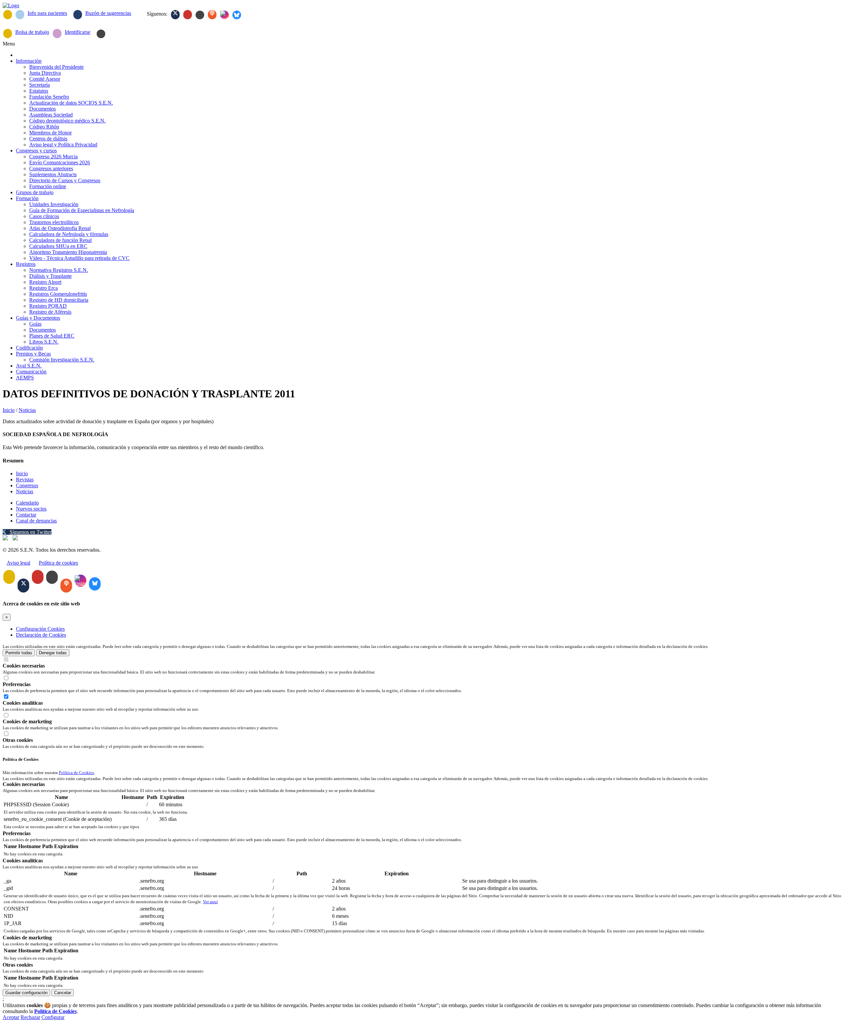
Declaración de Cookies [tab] (41, 635)
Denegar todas (53, 652)
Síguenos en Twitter (30, 532)
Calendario (27, 503)
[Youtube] (187, 14)
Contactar (26, 514)
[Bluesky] (236, 15)
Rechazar (30, 1017)
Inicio (9, 410)
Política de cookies (58, 563)
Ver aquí (210, 901)
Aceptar (11, 1017)
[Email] (7, 14)
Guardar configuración (26, 992)
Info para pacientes (47, 13)
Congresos (27, 485)
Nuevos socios (31, 509)
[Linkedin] (200, 15)
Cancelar (62, 992)
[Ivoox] (212, 14)
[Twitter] (175, 14)
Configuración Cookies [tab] (40, 629)
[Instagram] (224, 15)
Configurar (53, 1017)
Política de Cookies (76, 772)
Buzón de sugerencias (108, 13)
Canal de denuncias (36, 520)
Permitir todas (18, 652)
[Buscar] (101, 34)
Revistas (25, 479)
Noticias (27, 410)
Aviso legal (18, 563)
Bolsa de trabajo (32, 32)
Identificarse (77, 32)
